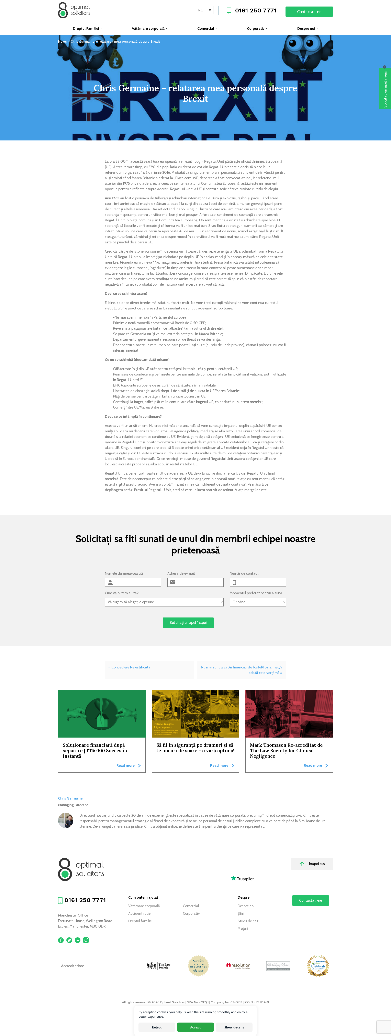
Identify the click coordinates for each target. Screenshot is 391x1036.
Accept (195, 1027)
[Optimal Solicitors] (74, 10)
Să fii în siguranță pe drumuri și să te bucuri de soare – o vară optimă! (195, 747)
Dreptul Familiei (86, 28)
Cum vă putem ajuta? (122, 593)
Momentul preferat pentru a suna (256, 593)
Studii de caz (248, 921)
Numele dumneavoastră (124, 573)
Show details (234, 1027)
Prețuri (243, 928)
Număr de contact (244, 573)
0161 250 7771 (256, 10)
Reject (157, 1027)
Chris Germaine (70, 798)
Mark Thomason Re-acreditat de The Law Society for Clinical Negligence (286, 750)
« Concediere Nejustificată (129, 667)
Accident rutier (140, 913)
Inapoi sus (316, 863)
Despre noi (306, 28)
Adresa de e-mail (181, 573)
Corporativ (256, 28)
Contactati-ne (309, 11)
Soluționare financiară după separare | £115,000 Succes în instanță (95, 750)
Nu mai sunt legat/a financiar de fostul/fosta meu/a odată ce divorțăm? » (241, 670)
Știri (241, 913)
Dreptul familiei (140, 921)
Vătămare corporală (148, 28)
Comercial (205, 28)
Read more (125, 765)
